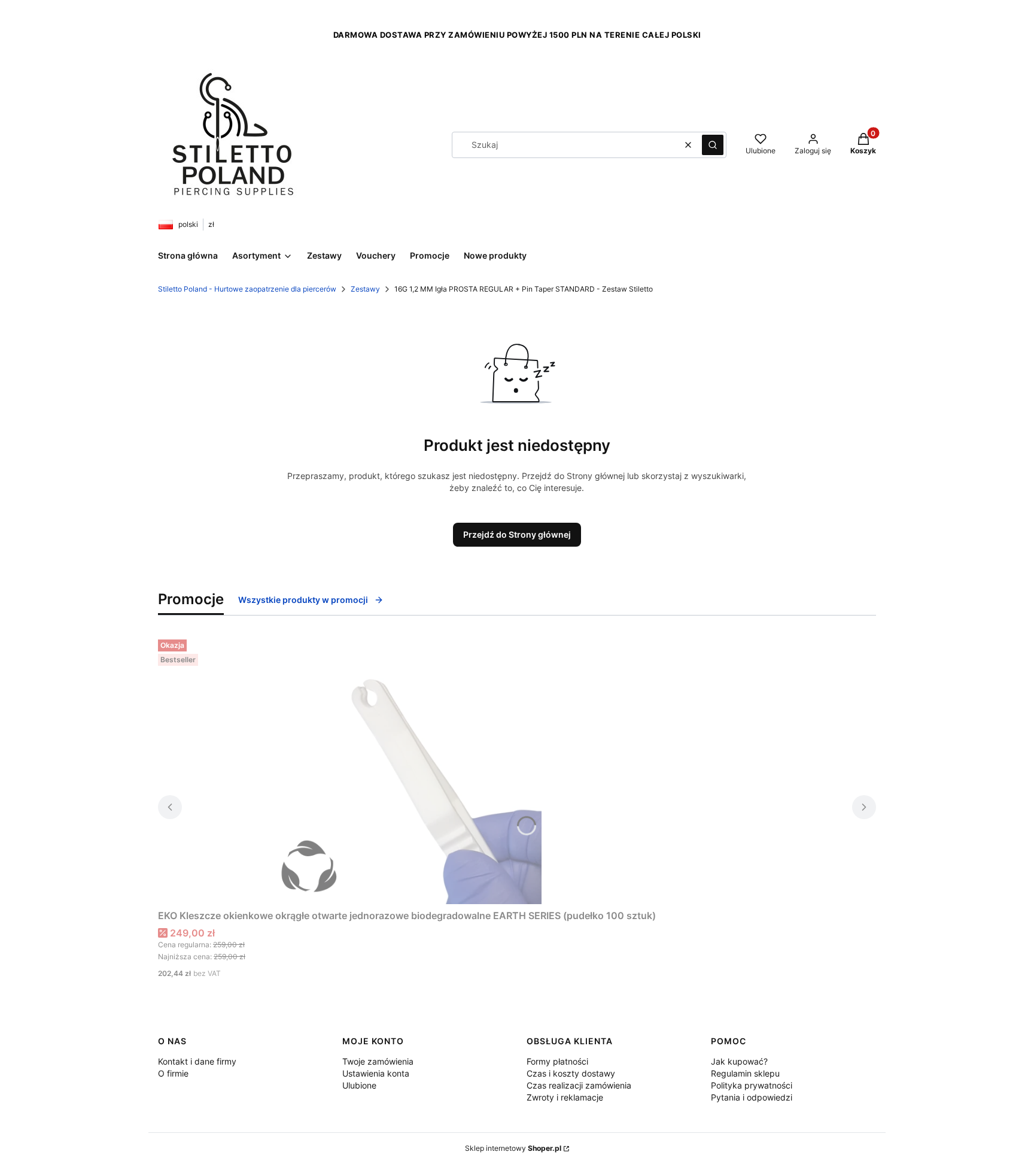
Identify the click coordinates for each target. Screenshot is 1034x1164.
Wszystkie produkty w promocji (303, 600)
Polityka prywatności (751, 1085)
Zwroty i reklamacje (565, 1097)
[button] (712, 145)
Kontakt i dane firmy (197, 1061)
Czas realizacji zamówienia (579, 1085)
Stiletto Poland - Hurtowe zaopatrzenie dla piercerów (247, 288)
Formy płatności (557, 1061)
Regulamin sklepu (745, 1073)
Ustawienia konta (375, 1073)
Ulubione (359, 1085)
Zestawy (365, 288)
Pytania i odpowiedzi (751, 1097)
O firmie (173, 1073)
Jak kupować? (739, 1061)
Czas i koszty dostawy (571, 1073)
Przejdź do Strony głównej (517, 534)
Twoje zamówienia (377, 1061)
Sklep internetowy (513, 1148)
